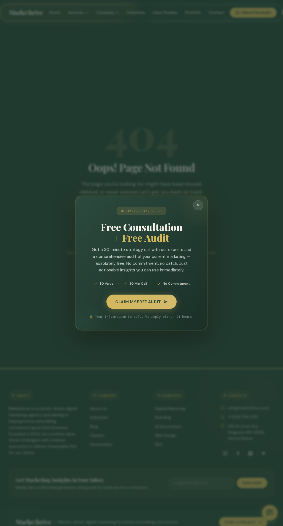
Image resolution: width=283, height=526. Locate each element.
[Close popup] (198, 205)
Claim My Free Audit (138, 301)
